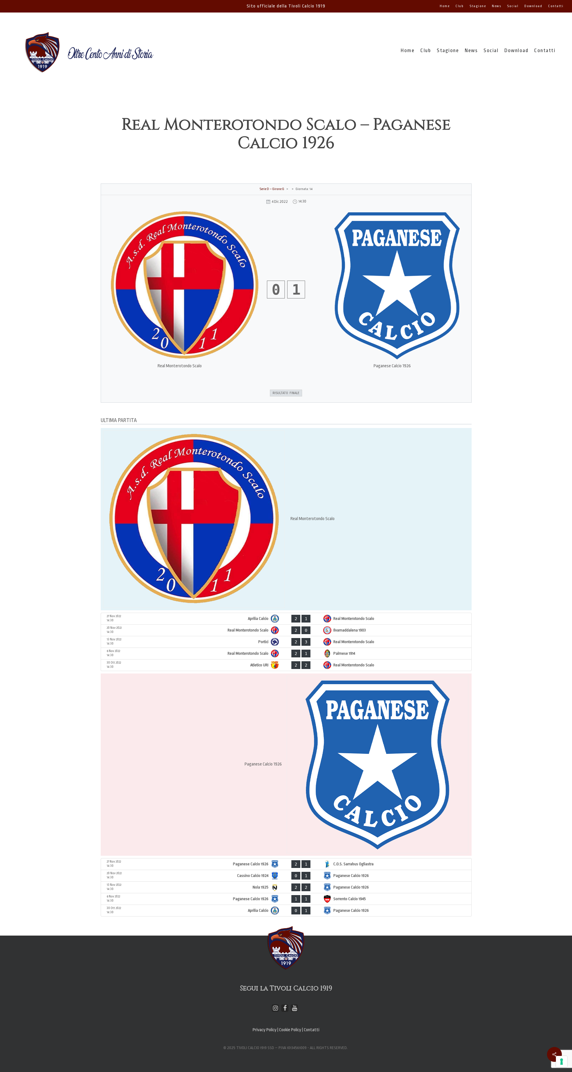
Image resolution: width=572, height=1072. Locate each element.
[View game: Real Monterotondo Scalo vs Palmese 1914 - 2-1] (286, 653)
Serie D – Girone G (271, 189)
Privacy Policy (264, 1029)
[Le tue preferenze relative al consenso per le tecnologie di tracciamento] (561, 1061)
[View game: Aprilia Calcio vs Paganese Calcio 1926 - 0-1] (286, 910)
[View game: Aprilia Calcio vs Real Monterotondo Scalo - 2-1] (286, 618)
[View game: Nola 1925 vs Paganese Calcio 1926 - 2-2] (286, 887)
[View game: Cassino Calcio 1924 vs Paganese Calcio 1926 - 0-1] (286, 875)
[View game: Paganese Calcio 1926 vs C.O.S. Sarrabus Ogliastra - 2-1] (286, 864)
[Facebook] (284, 1008)
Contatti (311, 1029)
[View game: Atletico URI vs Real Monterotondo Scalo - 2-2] (286, 665)
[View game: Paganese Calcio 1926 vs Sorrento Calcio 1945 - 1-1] (286, 899)
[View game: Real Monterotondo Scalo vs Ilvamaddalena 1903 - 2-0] (286, 630)
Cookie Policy (290, 1029)
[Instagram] (275, 1008)
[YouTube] (294, 1008)
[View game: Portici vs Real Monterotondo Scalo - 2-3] (286, 642)
